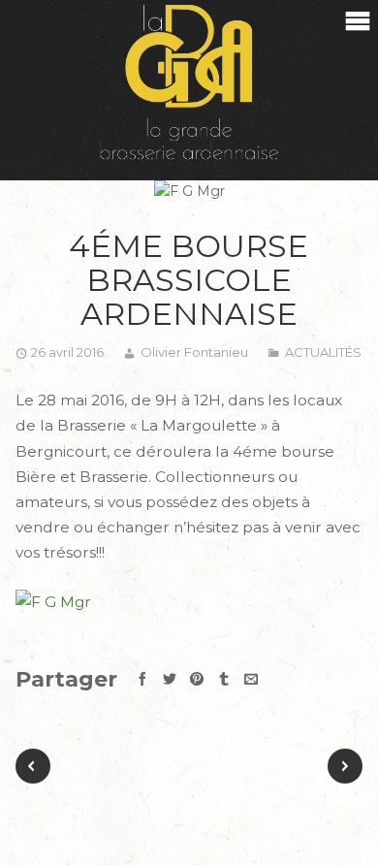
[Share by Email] (251, 679)
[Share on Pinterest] (197, 679)
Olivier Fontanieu (194, 352)
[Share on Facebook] (142, 679)
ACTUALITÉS (323, 352)
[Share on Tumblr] (224, 679)
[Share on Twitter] (169, 679)
